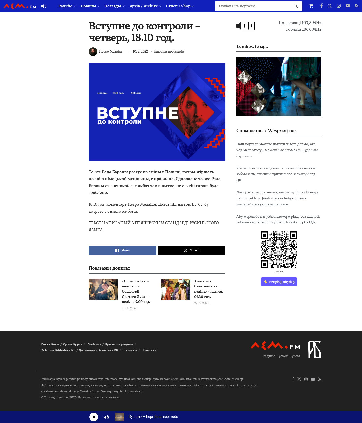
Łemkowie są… (252, 46)
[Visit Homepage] (20, 6)
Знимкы (130, 350)
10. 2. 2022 (140, 51)
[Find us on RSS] (356, 6)
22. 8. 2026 (201, 303)
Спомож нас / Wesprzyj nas (266, 130)
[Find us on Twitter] (330, 6)
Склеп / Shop (178, 6)
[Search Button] (297, 6)
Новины (88, 6)
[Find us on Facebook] (321, 6)
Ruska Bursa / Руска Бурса (61, 344)
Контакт (149, 350)
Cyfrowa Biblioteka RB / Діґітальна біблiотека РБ (79, 350)
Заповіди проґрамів (168, 51)
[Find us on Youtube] (348, 6)
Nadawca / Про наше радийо (110, 344)
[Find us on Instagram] (339, 6)
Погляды (112, 6)
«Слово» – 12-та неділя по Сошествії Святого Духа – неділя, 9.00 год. (136, 291)
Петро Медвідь (111, 51)
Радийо (65, 6)
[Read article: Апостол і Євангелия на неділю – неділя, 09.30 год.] (175, 289)
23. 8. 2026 (129, 308)
